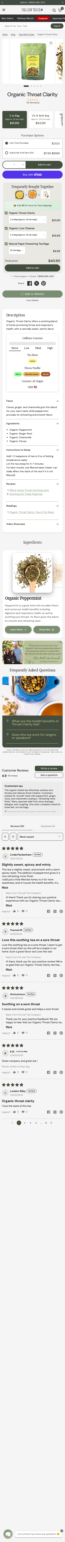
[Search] (54, 10)
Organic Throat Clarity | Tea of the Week (31, 512)
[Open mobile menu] (4, 10)
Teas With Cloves (26, 34)
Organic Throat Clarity (32, 94)
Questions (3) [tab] (48, 826)
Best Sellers (7, 18)
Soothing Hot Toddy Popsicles (26, 494)
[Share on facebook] (48, 911)
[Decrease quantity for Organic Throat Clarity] (5, 164)
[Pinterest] (43, 283)
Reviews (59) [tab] (17, 826)
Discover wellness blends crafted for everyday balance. (32, 2)
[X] (36, 283)
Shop (13, 34)
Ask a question (49, 775)
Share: (21, 283)
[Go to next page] (52, 1123)
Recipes (10, 483)
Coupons (42, 18)
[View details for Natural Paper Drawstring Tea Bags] (45, 195)
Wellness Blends (25, 18)
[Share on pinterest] (61, 912)
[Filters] (13, 837)
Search (57, 26)
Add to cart (32, 267)
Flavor (9, 400)
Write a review (49, 768)
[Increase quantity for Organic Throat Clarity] (23, 164)
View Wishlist (32, 300)
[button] (8, 1534)
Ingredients (12, 423)
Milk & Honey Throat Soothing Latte (29, 490)
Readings (11, 505)
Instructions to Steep (18, 449)
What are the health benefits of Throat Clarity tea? (35, 722)
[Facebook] (30, 283)
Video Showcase (15, 524)
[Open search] (5, 837)
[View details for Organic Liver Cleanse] (32, 195)
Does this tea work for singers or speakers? (34, 736)
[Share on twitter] (55, 912)
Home (5, 34)
